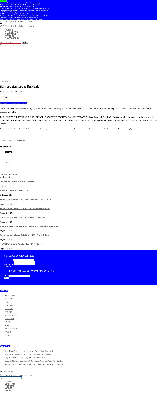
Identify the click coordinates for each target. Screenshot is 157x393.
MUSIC (7, 322)
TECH (7, 335)
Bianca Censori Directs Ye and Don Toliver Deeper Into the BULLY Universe (24, 15)
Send (6, 278)
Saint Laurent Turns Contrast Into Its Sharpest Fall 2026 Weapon (20, 4)
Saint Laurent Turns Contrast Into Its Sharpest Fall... (25, 208)
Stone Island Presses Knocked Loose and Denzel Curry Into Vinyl (20, 3)
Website (6, 276)
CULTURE (9, 305)
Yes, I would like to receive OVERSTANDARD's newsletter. (33, 271)
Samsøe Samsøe (22, 109)
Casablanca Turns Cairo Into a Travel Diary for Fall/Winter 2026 (20, 17)
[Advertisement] (78, 63)
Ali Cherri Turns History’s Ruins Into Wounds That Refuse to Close (21, 14)
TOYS (7, 338)
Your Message (9, 264)
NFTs (7, 325)
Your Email (8, 260)
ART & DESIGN (11, 32)
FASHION (9, 30)
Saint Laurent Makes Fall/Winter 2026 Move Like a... (25, 235)
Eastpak (60, 109)
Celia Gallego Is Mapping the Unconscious (13, 12)
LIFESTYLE (9, 319)
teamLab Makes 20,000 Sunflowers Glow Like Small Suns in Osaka (21, 19)
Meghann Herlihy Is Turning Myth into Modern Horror (17, 6)
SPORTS (8, 332)
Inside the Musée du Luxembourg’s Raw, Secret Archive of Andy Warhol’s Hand (24, 8)
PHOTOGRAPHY (12, 38)
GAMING (8, 312)
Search (25, 42)
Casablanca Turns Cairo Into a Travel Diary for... (23, 217)
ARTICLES (9, 36)
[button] (1, 132)
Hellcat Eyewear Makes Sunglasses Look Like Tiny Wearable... (29, 226)
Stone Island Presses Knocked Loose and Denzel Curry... (26, 199)
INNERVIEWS (10, 34)
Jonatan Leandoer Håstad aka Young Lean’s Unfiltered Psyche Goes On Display (24, 10)
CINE (7, 302)
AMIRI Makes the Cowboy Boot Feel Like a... (21, 244)
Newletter (7, 267)
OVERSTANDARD (7, 91)
